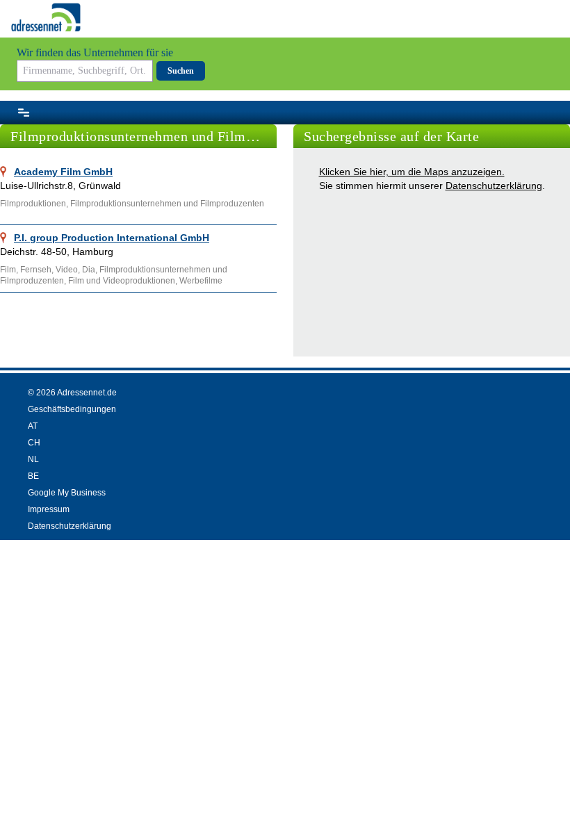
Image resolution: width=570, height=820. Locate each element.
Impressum (49, 509)
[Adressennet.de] (46, 17)
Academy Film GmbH (63, 171)
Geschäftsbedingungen (72, 409)
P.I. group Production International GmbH (111, 237)
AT (33, 426)
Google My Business (67, 493)
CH (34, 443)
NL (33, 459)
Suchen (181, 71)
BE (33, 476)
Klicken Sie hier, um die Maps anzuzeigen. (412, 171)
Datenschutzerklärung (494, 185)
